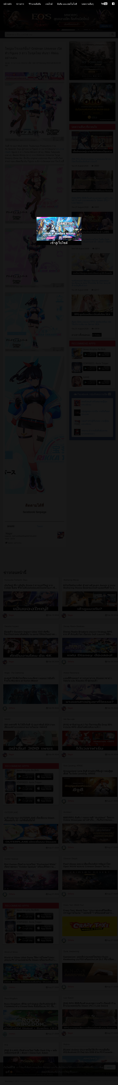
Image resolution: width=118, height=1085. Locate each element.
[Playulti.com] (104, 4)
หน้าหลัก (8, 3)
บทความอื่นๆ (88, 3)
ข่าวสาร (20, 3)
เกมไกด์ (49, 3)
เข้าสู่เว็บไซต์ (59, 242)
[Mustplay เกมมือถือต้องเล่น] (113, 4)
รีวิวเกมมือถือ (35, 3)
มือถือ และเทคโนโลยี (67, 3)
